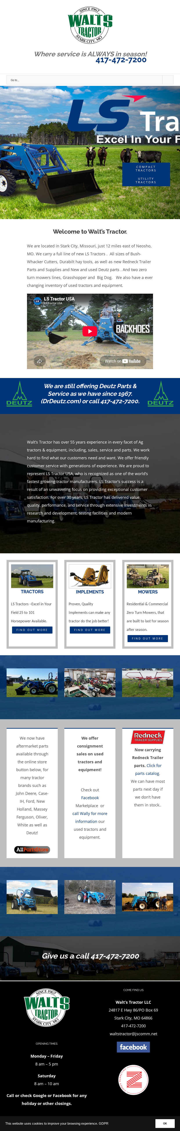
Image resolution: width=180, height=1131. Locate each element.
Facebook (90, 797)
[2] (89, 896)
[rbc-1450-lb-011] (32, 896)
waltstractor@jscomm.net (133, 1033)
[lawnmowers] (148, 568)
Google (40, 1095)
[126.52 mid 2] (32, 682)
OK (165, 1123)
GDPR (103, 1123)
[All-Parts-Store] (32, 845)
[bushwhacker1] (147, 682)
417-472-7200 (121, 59)
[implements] (90, 568)
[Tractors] (32, 568)
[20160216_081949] (89, 682)
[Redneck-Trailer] (148, 732)
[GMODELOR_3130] (147, 896)
